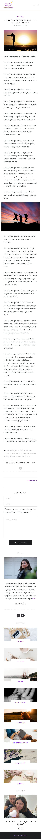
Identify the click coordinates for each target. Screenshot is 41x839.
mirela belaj (28, 450)
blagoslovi (10, 450)
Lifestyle (20, 661)
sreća (6, 456)
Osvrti (20, 682)
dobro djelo (19, 450)
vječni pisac (13, 456)
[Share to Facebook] (20, 468)
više (33, 599)
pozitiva (15, 453)
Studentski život (20, 743)
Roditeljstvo (20, 702)
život (28, 456)
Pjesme (20, 783)
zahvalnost (22, 456)
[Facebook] (18, 615)
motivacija (7, 453)
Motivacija (20, 16)
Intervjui (20, 641)
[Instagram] (23, 615)
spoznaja (33, 453)
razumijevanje (24, 453)
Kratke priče (20, 763)
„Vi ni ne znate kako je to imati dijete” (20, 822)
